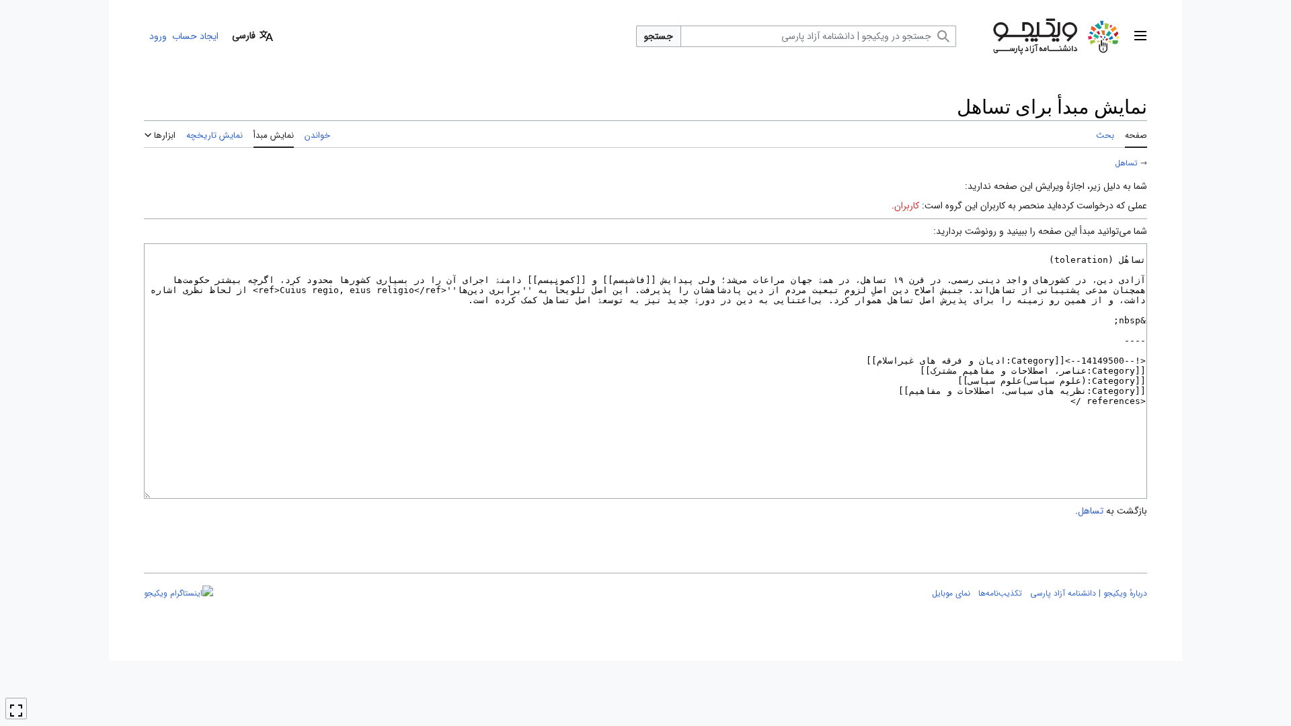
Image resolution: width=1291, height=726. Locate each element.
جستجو (658, 36)
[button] (1140, 36)
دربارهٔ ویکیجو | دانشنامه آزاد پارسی (1088, 593)
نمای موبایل (951, 593)
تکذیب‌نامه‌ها (1000, 593)
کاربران (906, 205)
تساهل (1126, 163)
